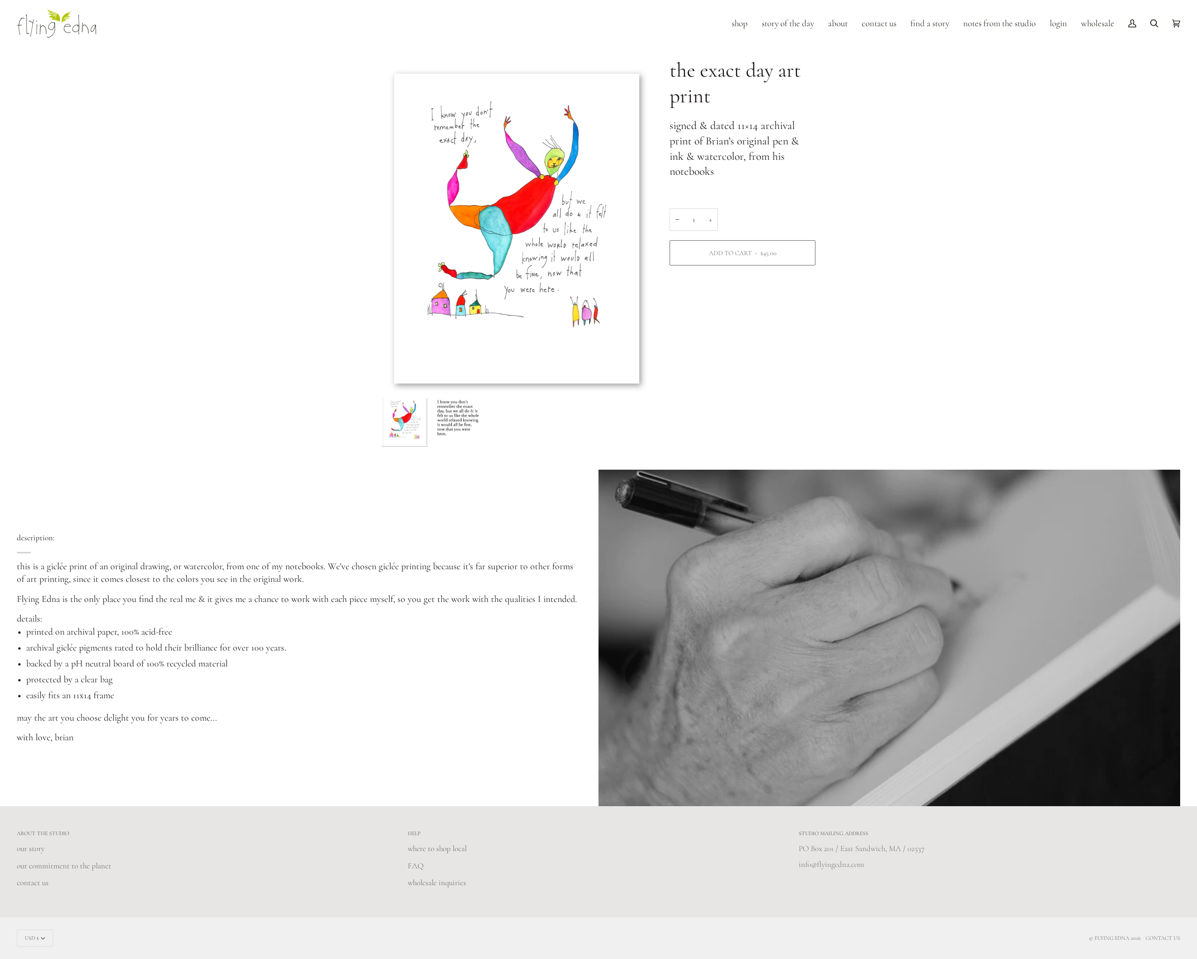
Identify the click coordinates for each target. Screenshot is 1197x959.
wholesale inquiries (437, 882)
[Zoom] (517, 226)
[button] (740, 23)
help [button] (414, 833)
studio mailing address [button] (833, 833)
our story (30, 848)
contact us (33, 882)
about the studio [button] (43, 833)
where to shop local (437, 848)
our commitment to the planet (64, 866)
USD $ (32, 938)
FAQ (416, 866)
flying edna (1112, 938)
